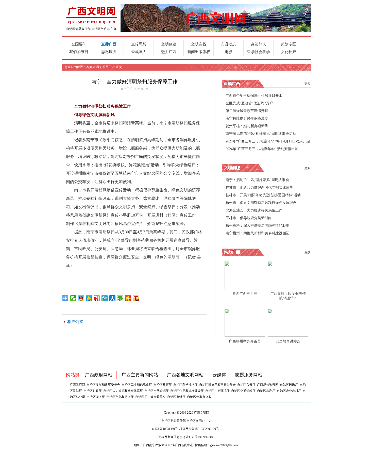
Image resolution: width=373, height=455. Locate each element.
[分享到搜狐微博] (136, 298)
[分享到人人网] (112, 298)
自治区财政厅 (92, 391)
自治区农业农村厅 (289, 391)
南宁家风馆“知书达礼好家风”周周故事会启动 (261, 134)
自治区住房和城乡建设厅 (187, 391)
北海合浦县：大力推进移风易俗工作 (254, 210)
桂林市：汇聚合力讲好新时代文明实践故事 (259, 187)
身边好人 (258, 44)
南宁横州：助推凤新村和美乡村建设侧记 (258, 233)
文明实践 (198, 44)
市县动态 (228, 44)
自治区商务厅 (96, 397)
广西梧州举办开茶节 (245, 341)
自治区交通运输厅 (243, 391)
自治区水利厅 (266, 391)
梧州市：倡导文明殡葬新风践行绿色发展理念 (261, 203)
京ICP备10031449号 (165, 429)
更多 (307, 84)
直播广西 (108, 44)
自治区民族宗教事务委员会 (217, 384)
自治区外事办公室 (199, 397)
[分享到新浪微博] (97, 298)
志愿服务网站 (248, 374)
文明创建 (168, 44)
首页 (89, 67)
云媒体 (219, 374)
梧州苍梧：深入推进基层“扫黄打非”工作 (257, 226)
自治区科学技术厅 (185, 384)
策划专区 (288, 44)
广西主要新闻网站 (140, 374)
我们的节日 (78, 52)
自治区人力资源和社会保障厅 (123, 391)
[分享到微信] (73, 298)
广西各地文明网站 (185, 374)
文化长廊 (288, 52)
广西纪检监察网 (267, 384)
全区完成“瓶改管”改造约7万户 (249, 103)
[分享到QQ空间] (89, 298)
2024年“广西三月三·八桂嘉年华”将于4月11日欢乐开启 (268, 141)
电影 (228, 52)
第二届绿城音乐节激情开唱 (247, 111)
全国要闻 (79, 44)
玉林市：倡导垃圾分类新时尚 (249, 218)
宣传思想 (138, 44)
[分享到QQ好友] (81, 298)
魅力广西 (168, 52)
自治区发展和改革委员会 (103, 384)
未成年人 (138, 52)
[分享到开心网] (128, 298)
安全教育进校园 (288, 341)
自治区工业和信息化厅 (137, 384)
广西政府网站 (98, 374)
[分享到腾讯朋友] (120, 298)
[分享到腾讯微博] (104, 298)
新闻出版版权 (198, 52)
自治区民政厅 (289, 384)
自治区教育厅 (163, 384)
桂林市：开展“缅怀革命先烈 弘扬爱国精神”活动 (263, 195)
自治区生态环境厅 (217, 391)
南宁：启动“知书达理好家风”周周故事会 (257, 180)
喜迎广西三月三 (244, 294)
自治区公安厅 (246, 384)
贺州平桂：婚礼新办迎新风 (247, 126)
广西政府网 (77, 384)
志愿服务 (108, 52)
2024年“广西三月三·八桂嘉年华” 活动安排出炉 (262, 149)
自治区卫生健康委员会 (150, 397)
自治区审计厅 (176, 397)
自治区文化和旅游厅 (120, 397)
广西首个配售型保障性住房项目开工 (254, 96)
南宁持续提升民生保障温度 (247, 118)
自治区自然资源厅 (156, 391)
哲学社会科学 (258, 52)
